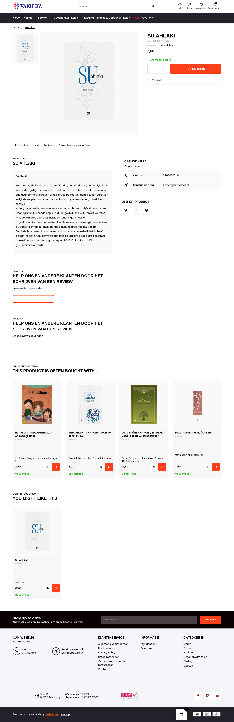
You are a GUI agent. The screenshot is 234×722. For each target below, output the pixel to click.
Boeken (42, 18)
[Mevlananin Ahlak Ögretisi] (197, 404)
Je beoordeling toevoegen (33, 298)
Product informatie (27, 145)
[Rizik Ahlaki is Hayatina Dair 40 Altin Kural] (90, 404)
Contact (103, 669)
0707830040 (171, 175)
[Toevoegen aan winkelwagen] (56, 467)
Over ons (148, 18)
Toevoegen (197, 69)
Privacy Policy (106, 652)
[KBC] (216, 714)
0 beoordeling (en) (168, 45)
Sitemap (65, 714)
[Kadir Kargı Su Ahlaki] (37, 532)
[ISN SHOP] (32, 6)
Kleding (89, 18)
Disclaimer (104, 648)
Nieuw (17, 18)
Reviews (49, 145)
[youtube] (217, 696)
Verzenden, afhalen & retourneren (111, 663)
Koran (28, 18)
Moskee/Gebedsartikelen (113, 18)
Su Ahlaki (30, 27)
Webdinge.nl (52, 714)
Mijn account (149, 644)
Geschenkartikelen (66, 18)
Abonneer (210, 619)
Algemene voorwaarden (113, 644)
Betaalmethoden (108, 657)
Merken (188, 666)
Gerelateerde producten (74, 145)
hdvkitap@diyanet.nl (176, 185)
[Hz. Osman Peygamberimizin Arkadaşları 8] (37, 404)
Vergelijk (156, 80)
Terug (19, 27)
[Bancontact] (207, 714)
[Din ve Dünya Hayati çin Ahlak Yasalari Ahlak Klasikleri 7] (143, 404)
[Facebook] (198, 696)
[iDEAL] (197, 714)
